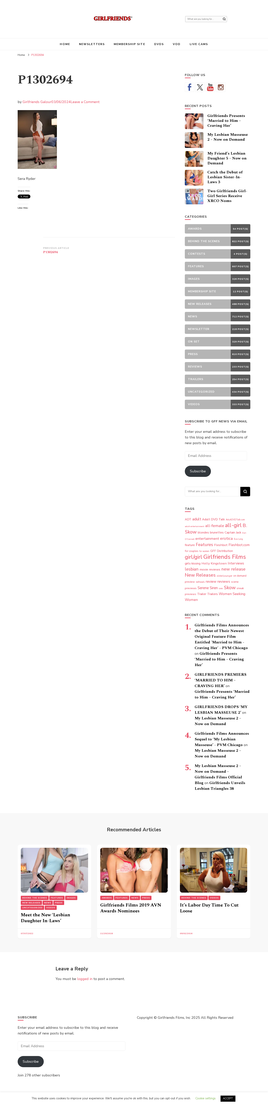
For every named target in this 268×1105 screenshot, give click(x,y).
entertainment (207, 538)
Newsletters (92, 44)
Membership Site (129, 44)
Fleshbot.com (239, 545)
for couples (191, 551)
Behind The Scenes (34, 898)
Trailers (212, 594)
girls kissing (193, 563)
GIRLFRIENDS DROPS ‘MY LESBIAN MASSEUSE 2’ (221, 710)
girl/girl (193, 557)
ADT (188, 519)
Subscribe (198, 471)
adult (196, 519)
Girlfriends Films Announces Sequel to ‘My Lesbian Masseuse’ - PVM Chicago (222, 739)
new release (233, 569)
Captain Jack (233, 532)
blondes (203, 532)
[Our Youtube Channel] (210, 87)
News (47, 902)
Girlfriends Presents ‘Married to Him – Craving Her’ (226, 121)
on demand (239, 576)
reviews (223, 581)
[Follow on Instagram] (220, 87)
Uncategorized (32, 907)
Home (65, 44)
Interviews (236, 563)
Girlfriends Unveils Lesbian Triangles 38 (220, 786)
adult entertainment (194, 526)
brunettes (217, 532)
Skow (230, 587)
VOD (176, 44)
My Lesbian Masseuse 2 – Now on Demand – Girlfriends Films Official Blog (218, 774)
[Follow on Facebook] (189, 87)
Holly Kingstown (214, 563)
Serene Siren (208, 588)
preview (190, 582)
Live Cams (199, 44)
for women (204, 551)
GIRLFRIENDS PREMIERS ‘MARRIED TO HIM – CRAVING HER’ (220, 680)
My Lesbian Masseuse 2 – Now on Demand (227, 137)
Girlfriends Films (224, 557)
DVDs (159, 44)
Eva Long (238, 539)
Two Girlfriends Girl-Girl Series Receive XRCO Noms (227, 196)
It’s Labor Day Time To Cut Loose (209, 908)
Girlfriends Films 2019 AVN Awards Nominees (130, 908)
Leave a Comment (85, 102)
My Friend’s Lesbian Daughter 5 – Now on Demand (227, 158)
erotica (226, 538)
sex (221, 588)
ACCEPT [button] (228, 1098)
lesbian (192, 569)
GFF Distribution (221, 551)
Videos (50, 907)
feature (190, 545)
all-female (214, 525)
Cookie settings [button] (205, 1098)
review (211, 581)
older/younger (224, 575)
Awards (107, 898)
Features (204, 545)
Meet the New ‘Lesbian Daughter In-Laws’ (45, 917)
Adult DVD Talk (213, 519)
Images (71, 898)
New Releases (200, 575)
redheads (200, 582)
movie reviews (210, 569)
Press (59, 902)
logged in (84, 978)
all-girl (233, 525)
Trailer (201, 594)
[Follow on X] (200, 87)
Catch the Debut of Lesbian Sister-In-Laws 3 (224, 177)
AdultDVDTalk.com (235, 519)
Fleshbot (221, 545)
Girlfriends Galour (37, 102)
